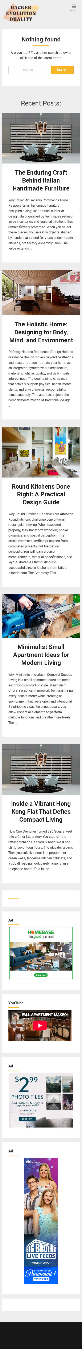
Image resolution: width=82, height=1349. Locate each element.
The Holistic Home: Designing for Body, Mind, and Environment (41, 332)
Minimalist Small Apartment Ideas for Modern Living (41, 654)
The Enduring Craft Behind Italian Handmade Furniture (41, 180)
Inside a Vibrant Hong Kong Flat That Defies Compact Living (41, 811)
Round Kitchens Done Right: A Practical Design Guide (41, 494)
